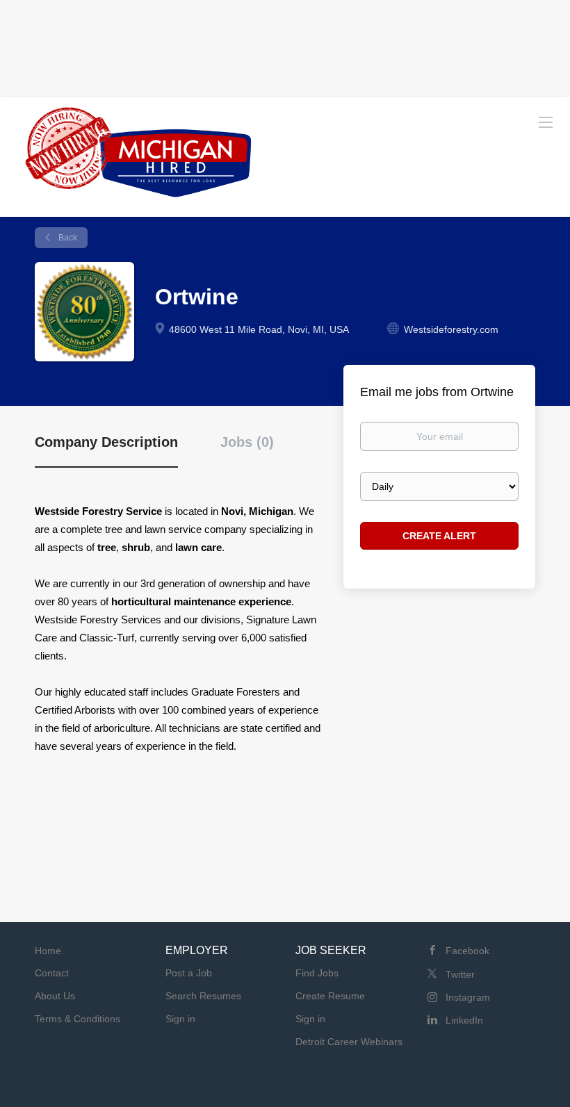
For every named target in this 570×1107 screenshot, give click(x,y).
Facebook (467, 950)
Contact (52, 972)
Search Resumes (203, 995)
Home (48, 950)
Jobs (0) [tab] (247, 442)
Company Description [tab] (106, 442)
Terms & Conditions (77, 1018)
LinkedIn (464, 1020)
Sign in (180, 1018)
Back (66, 238)
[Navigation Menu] (546, 121)
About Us (55, 995)
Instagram (468, 997)
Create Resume (330, 995)
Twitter (460, 974)
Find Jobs (317, 972)
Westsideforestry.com (451, 329)
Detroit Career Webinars (348, 1041)
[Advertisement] (285, 45)
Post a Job (188, 972)
